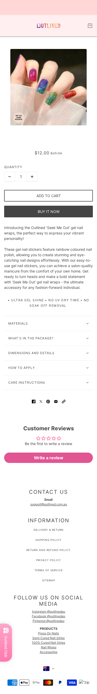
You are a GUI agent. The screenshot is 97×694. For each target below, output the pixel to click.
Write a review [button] (48, 457)
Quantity (13, 167)
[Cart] (90, 25)
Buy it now (48, 211)
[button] (64, 401)
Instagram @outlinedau (48, 611)
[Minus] (9, 177)
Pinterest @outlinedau (48, 621)
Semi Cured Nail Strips (48, 638)
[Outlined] (48, 25)
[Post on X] (41, 401)
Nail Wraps (48, 647)
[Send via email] (56, 401)
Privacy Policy (48, 560)
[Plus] (32, 177)
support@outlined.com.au (48, 504)
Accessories (48, 652)
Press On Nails (48, 633)
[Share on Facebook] (34, 401)
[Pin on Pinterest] (48, 401)
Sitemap (48, 580)
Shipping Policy (48, 539)
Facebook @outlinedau (48, 616)
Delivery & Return (49, 529)
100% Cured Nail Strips (48, 643)
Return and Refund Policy (48, 550)
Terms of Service (48, 570)
